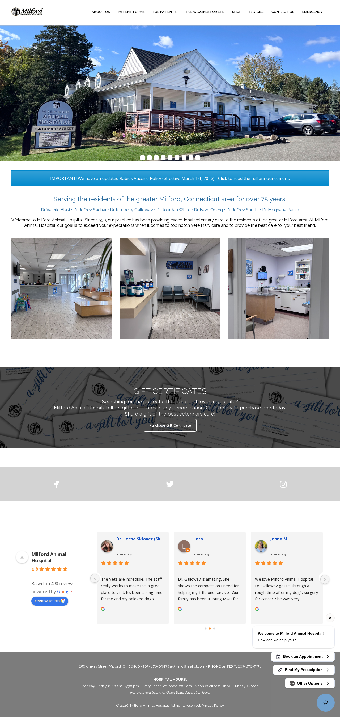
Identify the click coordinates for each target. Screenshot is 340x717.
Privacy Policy (213, 705)
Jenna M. (125, 539)
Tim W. (277, 539)
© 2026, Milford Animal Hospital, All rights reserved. (159, 705)
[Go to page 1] (210, 629)
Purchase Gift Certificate (170, 425)
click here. (202, 692)
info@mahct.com (191, 666)
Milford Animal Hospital (48, 557)
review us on (47, 600)
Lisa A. (200, 539)
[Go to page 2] (214, 628)
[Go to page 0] (205, 628)
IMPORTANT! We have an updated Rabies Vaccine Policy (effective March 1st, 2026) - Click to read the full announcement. (170, 178)
